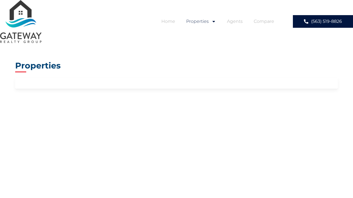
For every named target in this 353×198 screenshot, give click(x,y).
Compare (264, 21)
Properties (197, 21)
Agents (235, 21)
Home (168, 21)
